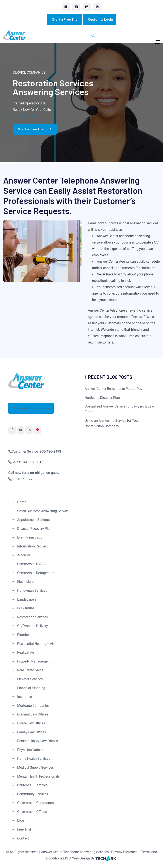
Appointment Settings (33, 520)
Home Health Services (33, 759)
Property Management (34, 661)
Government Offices (32, 812)
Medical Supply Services (35, 767)
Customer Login (100, 19)
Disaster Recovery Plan (34, 529)
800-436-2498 (50, 451)
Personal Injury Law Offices (37, 741)
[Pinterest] (97, 7)
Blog (20, 820)
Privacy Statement (125, 852)
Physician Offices (30, 750)
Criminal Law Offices (32, 714)
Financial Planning (31, 688)
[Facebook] (66, 7)
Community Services (32, 794)
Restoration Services (32, 617)
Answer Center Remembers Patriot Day (113, 389)
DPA (68, 858)
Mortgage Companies (33, 706)
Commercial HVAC (31, 564)
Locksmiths (26, 608)
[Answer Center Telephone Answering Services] (26, 381)
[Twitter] (76, 7)
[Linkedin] (87, 7)
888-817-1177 (23, 116)
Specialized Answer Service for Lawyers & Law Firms (119, 409)
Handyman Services (32, 591)
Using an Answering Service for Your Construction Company (112, 423)
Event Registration (30, 537)
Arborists (24, 555)
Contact (23, 838)
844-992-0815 (32, 462)
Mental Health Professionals (38, 776)
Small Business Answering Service (43, 511)
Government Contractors (35, 803)
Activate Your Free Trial (32, 408)
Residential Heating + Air (35, 644)
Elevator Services (30, 679)
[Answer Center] (15, 35)
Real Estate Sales (30, 670)
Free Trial (24, 829)
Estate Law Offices (31, 723)
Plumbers (24, 635)
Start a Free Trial (65, 19)
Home (21, 502)
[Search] (93, 36)
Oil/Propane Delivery (32, 626)
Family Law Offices (31, 732)
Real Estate (25, 652)
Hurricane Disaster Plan (102, 398)
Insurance (24, 697)
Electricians (25, 582)
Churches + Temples (32, 785)
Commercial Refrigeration (36, 573)
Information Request (32, 546)
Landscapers (27, 599)
